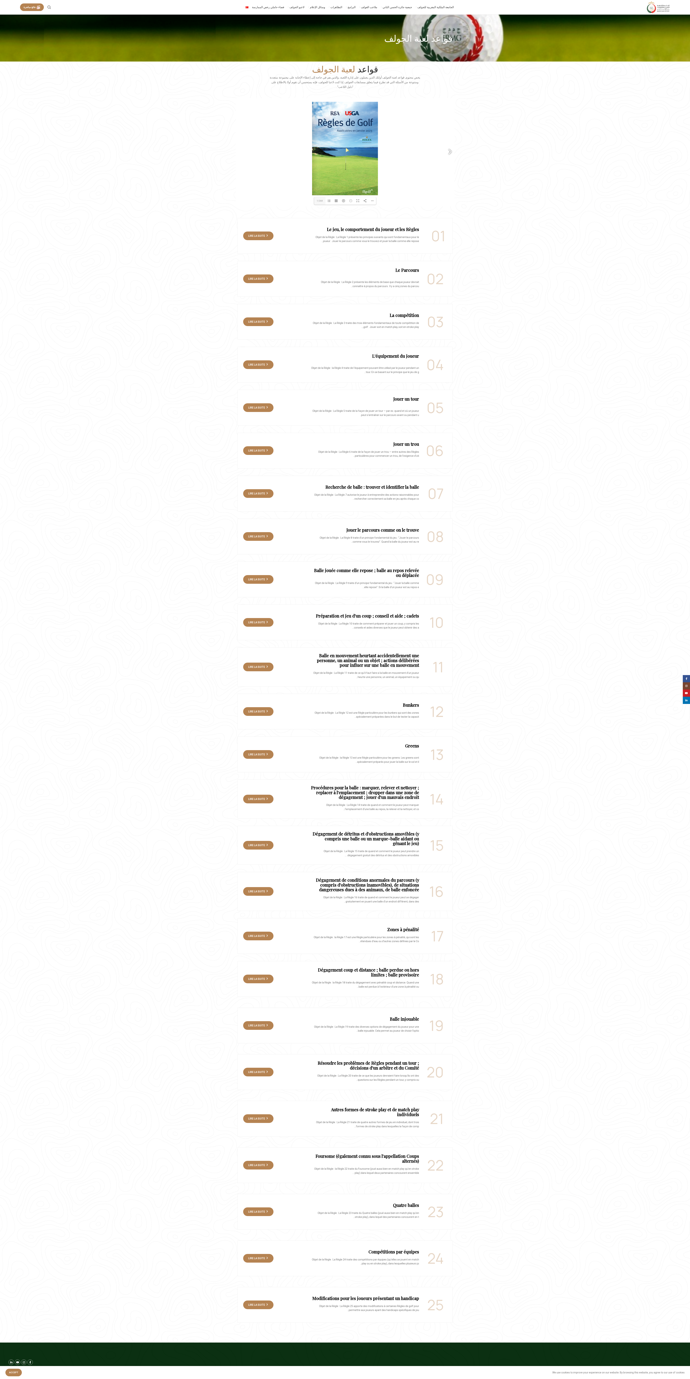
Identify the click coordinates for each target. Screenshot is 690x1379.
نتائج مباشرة (30, 7)
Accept (13, 1372)
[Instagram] (24, 1362)
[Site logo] (658, 7)
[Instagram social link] (686, 686)
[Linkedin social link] (686, 700)
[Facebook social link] (686, 678)
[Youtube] (17, 1362)
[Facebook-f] (30, 1362)
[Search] (49, 7)
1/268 (320, 201)
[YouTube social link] (686, 693)
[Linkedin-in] (11, 1362)
